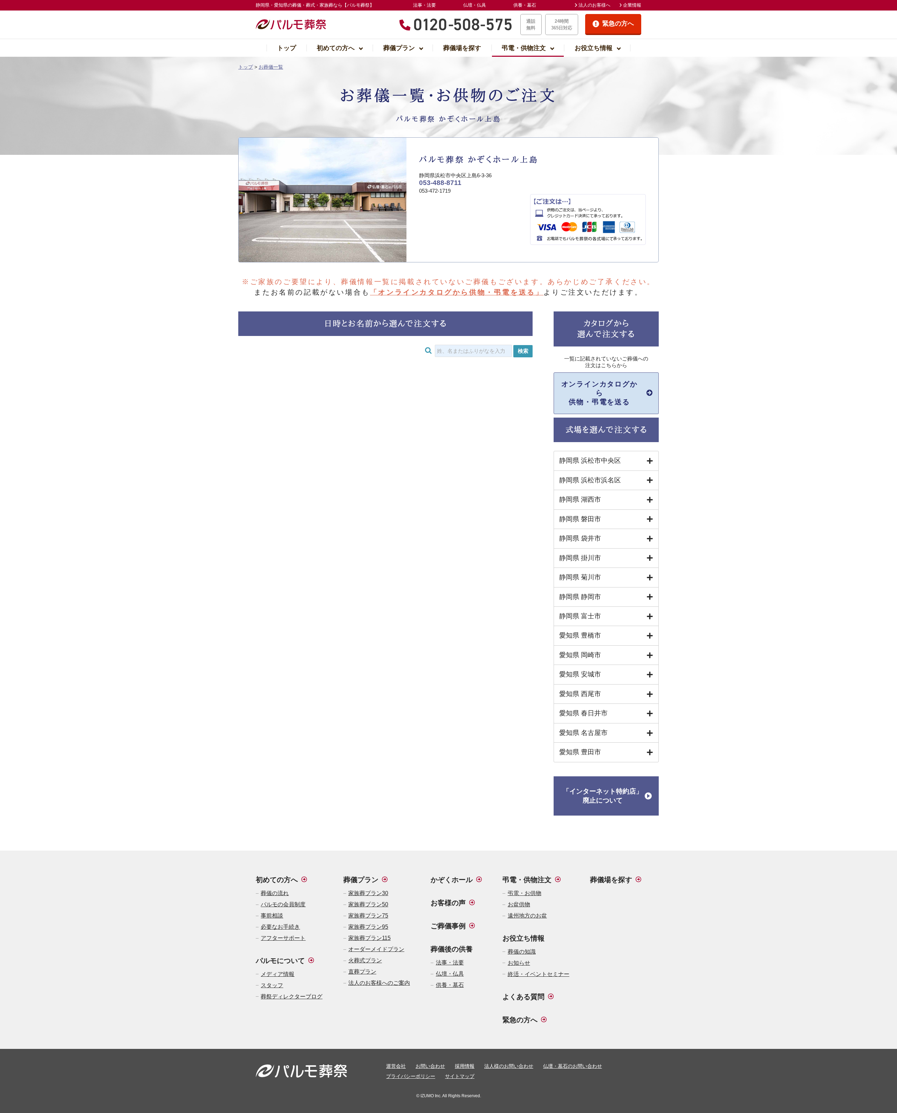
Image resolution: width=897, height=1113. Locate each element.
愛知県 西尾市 (580, 694)
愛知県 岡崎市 (580, 655)
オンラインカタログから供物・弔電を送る (599, 393)
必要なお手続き (280, 927)
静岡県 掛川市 (580, 558)
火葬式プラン (365, 960)
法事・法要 (424, 5)
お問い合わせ (430, 1066)
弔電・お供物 (524, 893)
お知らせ (519, 963)
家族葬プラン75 (368, 916)
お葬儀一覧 (271, 67)
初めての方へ (336, 47)
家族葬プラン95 (368, 927)
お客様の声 (448, 903)
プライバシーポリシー (410, 1076)
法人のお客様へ (594, 5)
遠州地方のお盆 (527, 916)
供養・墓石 (524, 5)
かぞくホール (452, 880)
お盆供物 (519, 904)
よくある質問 (523, 997)
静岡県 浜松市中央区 (590, 460)
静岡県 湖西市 (580, 499)
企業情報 (632, 5)
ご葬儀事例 (448, 926)
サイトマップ (459, 1076)
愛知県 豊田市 (580, 752)
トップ (286, 47)
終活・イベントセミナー (538, 974)
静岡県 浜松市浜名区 (590, 480)
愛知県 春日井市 (583, 713)
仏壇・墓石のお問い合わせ (572, 1066)
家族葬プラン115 (369, 938)
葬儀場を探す (462, 47)
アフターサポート (283, 938)
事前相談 (272, 916)
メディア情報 (277, 974)
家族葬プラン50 (368, 904)
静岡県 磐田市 (580, 519)
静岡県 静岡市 (580, 596)
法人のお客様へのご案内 (379, 983)
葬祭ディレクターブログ (291, 996)
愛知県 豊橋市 (580, 635)
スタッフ (272, 985)
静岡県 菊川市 (580, 577)
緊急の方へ (519, 1020)
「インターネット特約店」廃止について (603, 796)
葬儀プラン (399, 47)
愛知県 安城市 (580, 674)
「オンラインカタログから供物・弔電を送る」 (457, 292)
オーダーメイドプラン (376, 949)
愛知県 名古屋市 (583, 732)
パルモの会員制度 (283, 904)
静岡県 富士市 (580, 616)
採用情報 (464, 1066)
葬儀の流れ (275, 893)
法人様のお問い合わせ (508, 1066)
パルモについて (280, 960)
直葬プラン (362, 972)
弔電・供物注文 (524, 47)
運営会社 (396, 1066)
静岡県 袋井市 (580, 538)
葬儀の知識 (521, 952)
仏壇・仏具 (474, 5)
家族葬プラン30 (368, 893)
